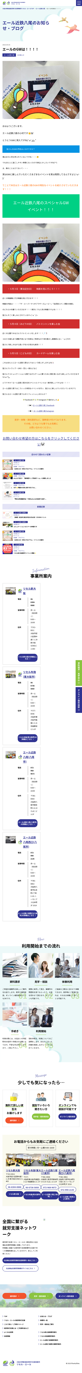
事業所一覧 (44, 1320)
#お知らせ (20, 55)
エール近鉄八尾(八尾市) (49, 1172)
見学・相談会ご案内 (47, 1324)
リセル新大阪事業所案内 (48, 1332)
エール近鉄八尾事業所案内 (49, 1340)
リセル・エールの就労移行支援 (14, 1320)
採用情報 (7, 1336)
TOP (5, 1316)
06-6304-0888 (14, 1187)
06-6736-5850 (32, 1187)
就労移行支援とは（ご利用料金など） (17, 1328)
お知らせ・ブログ (46, 1316)
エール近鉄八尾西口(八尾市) (67, 1172)
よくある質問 (8, 1332)
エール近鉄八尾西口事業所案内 (50, 1344)
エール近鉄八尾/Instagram (43, 411)
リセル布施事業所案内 (47, 1336)
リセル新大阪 (13, 1170)
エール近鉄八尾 (9, 55)
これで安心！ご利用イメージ (14, 1324)
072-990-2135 (67, 1189)
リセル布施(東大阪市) (32, 1172)
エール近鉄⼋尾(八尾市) (29, 756)
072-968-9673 (49, 1187)
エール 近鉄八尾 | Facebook (43, 405)
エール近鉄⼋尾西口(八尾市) (30, 841)
